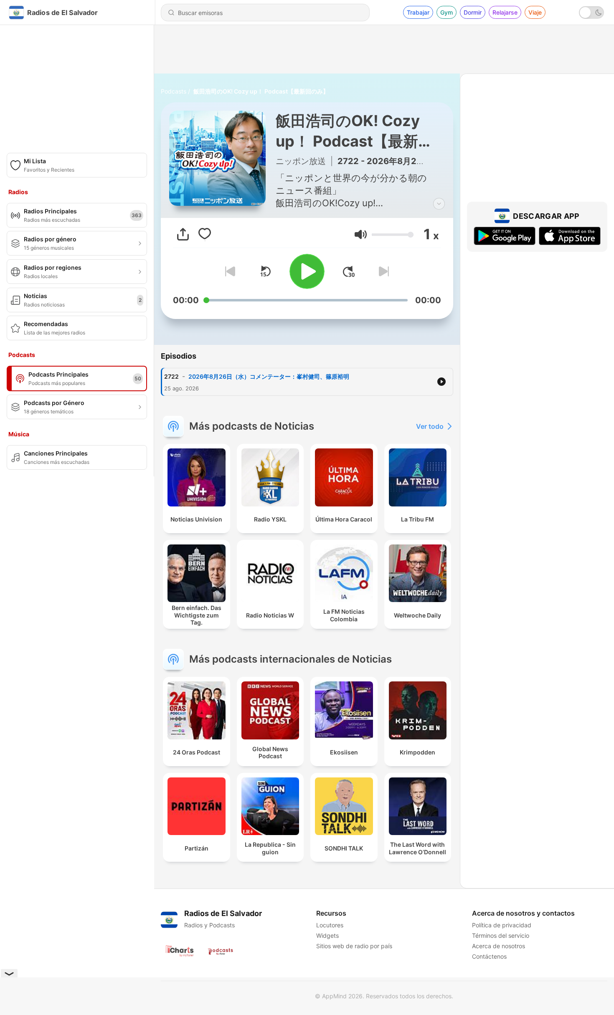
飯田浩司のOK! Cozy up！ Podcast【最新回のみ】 (261, 91)
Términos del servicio (500, 935)
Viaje (535, 12)
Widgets (327, 935)
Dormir (473, 12)
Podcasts (173, 91)
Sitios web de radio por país (354, 945)
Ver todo (430, 426)
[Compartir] (183, 234)
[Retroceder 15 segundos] (265, 271)
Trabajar (418, 12)
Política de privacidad (501, 925)
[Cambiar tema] (591, 12)
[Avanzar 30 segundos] (349, 271)
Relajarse (505, 12)
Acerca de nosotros (498, 945)
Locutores (329, 925)
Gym (446, 12)
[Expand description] (439, 204)
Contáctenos (489, 956)
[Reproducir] (307, 271)
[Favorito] (204, 234)
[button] (361, 234)
